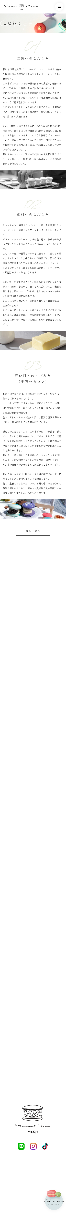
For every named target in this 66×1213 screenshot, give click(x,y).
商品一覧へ (33, 530)
